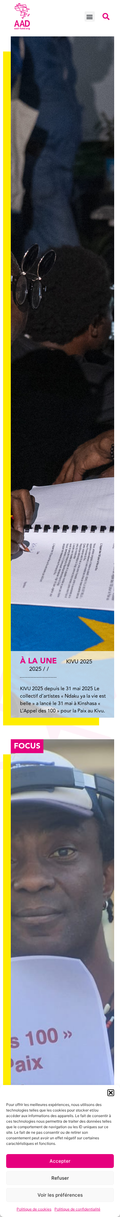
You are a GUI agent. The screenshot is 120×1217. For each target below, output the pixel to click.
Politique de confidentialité (77, 1209)
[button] (111, 1093)
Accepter (60, 1161)
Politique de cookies (34, 1209)
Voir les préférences (60, 1195)
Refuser (60, 1178)
